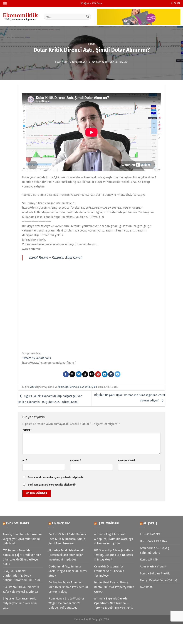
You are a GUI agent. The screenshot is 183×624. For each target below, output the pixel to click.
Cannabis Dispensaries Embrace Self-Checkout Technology (109, 571)
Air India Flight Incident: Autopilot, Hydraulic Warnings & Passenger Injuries (113, 539)
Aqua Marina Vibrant (153, 566)
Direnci (73, 387)
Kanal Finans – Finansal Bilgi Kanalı (55, 257)
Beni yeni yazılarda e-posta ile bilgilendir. (52, 484)
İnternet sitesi (126, 460)
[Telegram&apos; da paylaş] (117, 374)
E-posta (75, 460)
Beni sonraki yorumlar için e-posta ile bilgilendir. (56, 477)
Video (91, 44)
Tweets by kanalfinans (36, 358)
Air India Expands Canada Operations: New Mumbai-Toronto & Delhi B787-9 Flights (113, 603)
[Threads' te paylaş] (85, 374)
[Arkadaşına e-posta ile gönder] (92, 374)
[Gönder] (88, 17)
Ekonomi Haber (17, 523)
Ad (24, 460)
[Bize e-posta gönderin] (178, 3)
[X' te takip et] (175, 3)
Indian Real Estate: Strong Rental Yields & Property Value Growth (114, 587)
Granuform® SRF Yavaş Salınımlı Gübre (154, 550)
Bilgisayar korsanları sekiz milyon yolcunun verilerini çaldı (20, 603)
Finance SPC (61, 523)
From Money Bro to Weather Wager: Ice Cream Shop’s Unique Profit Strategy (66, 603)
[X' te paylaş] (72, 374)
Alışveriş (150, 523)
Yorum (26, 429)
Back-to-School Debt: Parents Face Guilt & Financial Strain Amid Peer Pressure (67, 539)
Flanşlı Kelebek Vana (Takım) (158, 580)
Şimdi (95, 387)
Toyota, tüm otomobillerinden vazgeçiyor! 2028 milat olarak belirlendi (22, 539)
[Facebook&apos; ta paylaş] (66, 374)
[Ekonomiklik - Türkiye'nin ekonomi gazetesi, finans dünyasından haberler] (20, 17)
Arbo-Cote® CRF (150, 534)
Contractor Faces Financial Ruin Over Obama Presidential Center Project (68, 587)
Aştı (66, 387)
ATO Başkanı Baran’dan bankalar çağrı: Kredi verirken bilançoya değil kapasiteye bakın (22, 557)
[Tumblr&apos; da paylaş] (111, 374)
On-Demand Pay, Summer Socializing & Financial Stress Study (67, 571)
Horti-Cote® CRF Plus (153, 541)
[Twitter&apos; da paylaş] (79, 374)
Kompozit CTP (149, 559)
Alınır (60, 387)
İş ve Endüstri (108, 523)
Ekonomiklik (63, 62)
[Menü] (5, 3)
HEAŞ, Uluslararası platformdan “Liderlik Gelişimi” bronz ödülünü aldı (21, 575)
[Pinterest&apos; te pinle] (98, 374)
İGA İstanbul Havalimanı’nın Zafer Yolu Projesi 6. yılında (21, 589)
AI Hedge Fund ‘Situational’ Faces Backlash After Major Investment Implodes (66, 555)
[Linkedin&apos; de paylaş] (105, 374)
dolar (80, 387)
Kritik (87, 387)
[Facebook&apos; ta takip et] (172, 3)
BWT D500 (146, 587)
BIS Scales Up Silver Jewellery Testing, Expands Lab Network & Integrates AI (113, 555)
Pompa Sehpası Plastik (155, 573)
